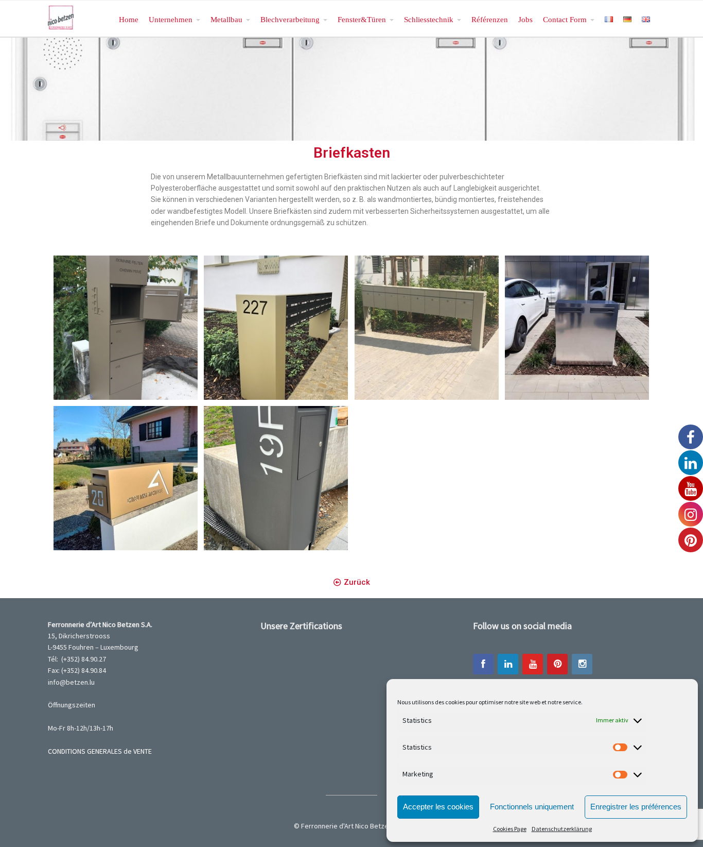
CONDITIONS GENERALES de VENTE (100, 751)
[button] (351, 582)
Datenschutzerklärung (562, 829)
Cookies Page (509, 829)
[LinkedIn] (508, 664)
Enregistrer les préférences (635, 806)
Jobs (525, 19)
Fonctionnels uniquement (532, 806)
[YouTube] (532, 664)
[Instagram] (582, 664)
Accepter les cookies (438, 806)
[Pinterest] (557, 664)
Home (128, 19)
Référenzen (489, 19)
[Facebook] (483, 664)
